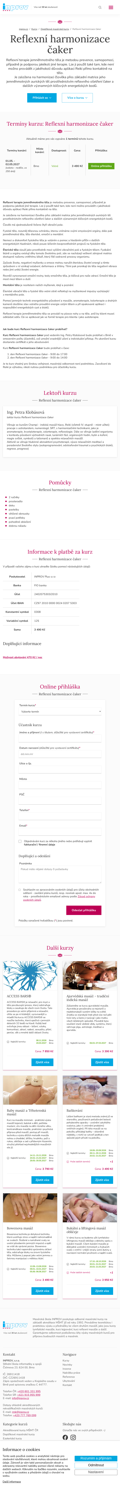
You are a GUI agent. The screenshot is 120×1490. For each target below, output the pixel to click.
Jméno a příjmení (56, 732)
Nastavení (96, 1472)
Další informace (12, 1482)
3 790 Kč (47, 1169)
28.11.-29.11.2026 (98, 1153)
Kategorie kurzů (15, 1424)
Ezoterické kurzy (12, 1438)
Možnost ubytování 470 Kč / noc (22, 657)
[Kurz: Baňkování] (90, 1090)
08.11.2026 (41, 1040)
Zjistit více (42, 1062)
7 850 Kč (47, 1051)
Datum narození (49, 748)
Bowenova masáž (20, 1228)
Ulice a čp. (25, 763)
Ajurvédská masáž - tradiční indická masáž (88, 998)
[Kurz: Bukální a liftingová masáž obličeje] (90, 1207)
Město (23, 779)
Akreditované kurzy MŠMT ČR (20, 1430)
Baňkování (74, 1110)
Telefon (24, 810)
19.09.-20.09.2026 (98, 1150)
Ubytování (69, 1381)
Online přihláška (101, 166)
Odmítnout (96, 1465)
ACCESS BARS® (19, 996)
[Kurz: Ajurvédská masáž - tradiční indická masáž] (90, 975)
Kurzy (66, 1360)
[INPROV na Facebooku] (65, 1438)
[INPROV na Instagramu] (73, 1438)
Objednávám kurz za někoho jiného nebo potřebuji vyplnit (58, 843)
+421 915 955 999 (28, 1395)
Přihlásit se (40, 98)
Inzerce (67, 1369)
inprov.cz (23, 29)
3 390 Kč (107, 1051)
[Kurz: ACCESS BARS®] (30, 975)
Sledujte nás (72, 1424)
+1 (111, 1161)
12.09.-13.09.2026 (38, 1266)
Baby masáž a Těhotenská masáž (26, 1112)
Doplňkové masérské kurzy (19, 1434)
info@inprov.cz (20, 1398)
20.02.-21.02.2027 (38, 1158)
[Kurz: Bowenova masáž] (30, 1207)
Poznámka (25, 863)
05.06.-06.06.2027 (38, 1271)
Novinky (67, 1364)
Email (23, 825)
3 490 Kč (107, 1169)
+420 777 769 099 (24, 1415)
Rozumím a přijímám (96, 1458)
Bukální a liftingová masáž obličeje (86, 1230)
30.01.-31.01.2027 (98, 1264)
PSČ (21, 794)
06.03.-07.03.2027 (98, 1043)
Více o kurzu (75, 98)
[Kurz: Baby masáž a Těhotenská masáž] (30, 1090)
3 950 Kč (107, 1280)
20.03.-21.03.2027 (98, 1266)
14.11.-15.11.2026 (38, 1155)
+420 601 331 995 (29, 1391)
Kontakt (9, 1354)
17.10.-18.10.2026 (98, 1261)
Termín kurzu (27, 705)
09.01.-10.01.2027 (38, 1269)
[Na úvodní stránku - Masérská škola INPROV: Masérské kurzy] (15, 7)
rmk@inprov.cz (20, 1412)
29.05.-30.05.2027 (38, 1160)
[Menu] (111, 7)
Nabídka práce (71, 1372)
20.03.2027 (41, 1043)
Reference (69, 1377)
